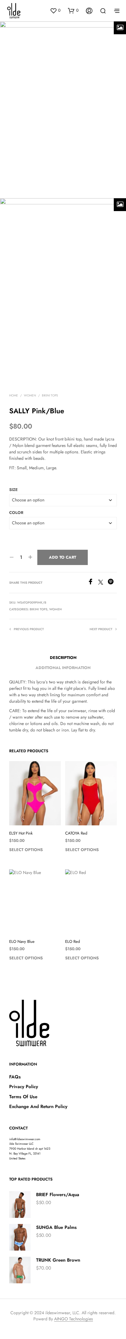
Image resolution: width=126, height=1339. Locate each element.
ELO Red (72, 941)
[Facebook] (92, 582)
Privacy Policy (23, 1086)
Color (16, 512)
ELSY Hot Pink (21, 833)
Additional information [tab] (63, 668)
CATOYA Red (76, 833)
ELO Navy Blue (22, 941)
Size (13, 490)
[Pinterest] (112, 582)
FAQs (15, 1076)
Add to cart (62, 557)
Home (13, 395)
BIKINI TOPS (50, 395)
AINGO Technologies (73, 1319)
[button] (55, 10)
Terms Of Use (23, 1096)
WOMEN (30, 395)
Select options (26, 850)
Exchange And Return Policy (38, 1106)
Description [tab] (63, 657)
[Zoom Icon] (120, 27)
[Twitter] (103, 582)
